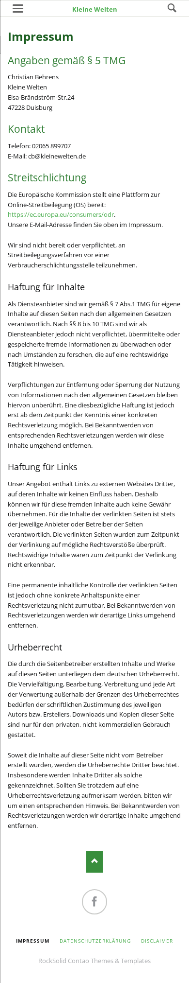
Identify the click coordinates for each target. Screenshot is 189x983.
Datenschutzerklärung (95, 940)
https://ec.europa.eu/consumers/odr (61, 214)
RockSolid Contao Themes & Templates (94, 960)
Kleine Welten (94, 9)
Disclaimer (157, 940)
